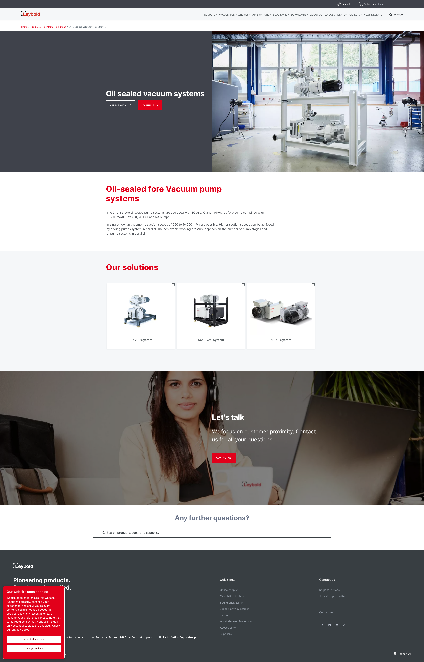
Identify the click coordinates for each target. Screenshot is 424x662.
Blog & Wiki (280, 14)
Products (209, 14)
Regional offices (329, 590)
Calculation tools (230, 596)
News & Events (373, 14)
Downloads (298, 14)
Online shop (118, 105)
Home (24, 27)
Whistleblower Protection (236, 621)
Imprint (224, 615)
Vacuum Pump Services (234, 14)
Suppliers (226, 634)
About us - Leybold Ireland (328, 14)
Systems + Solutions (55, 27)
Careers (354, 14)
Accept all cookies (33, 639)
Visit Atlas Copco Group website (138, 637)
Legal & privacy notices (234, 608)
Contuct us (150, 105)
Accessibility (228, 627)
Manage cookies (34, 648)
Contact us (223, 457)
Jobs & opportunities (332, 596)
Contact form (327, 612)
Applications (260, 14)
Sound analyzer (229, 602)
